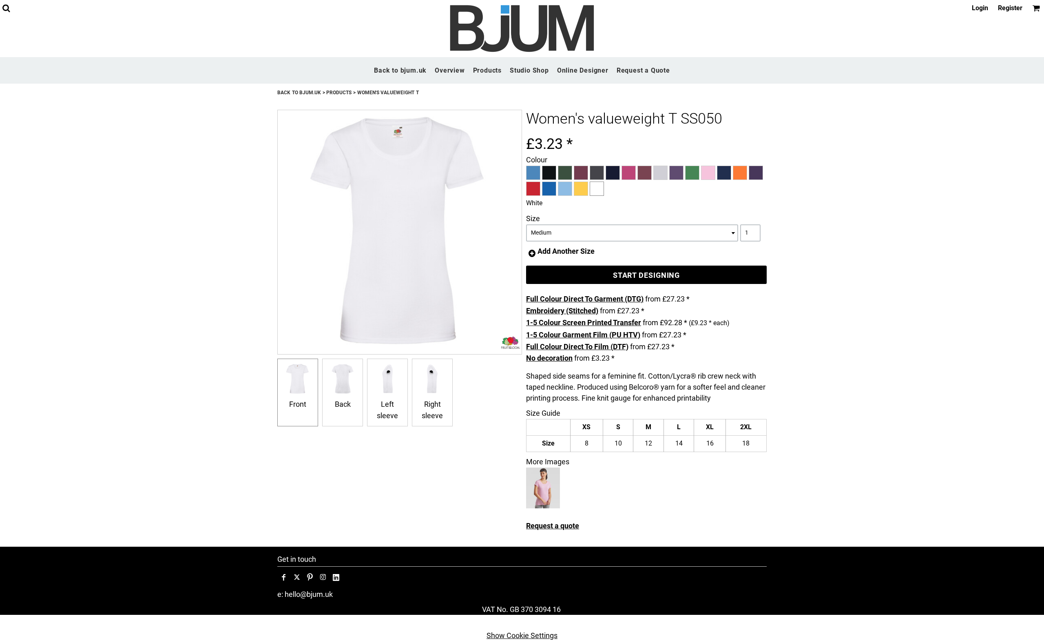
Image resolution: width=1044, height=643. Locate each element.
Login (980, 8)
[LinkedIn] (336, 577)
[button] (6, 8)
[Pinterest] (310, 577)
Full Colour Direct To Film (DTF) (577, 346)
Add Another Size (566, 251)
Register (1010, 8)
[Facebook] (284, 577)
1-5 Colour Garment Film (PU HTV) (583, 334)
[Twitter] (297, 577)
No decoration (549, 358)
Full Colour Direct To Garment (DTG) (585, 299)
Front (297, 404)
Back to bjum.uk (299, 92)
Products (339, 92)
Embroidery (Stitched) (562, 310)
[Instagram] (323, 577)
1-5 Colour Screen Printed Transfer (583, 322)
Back (343, 404)
